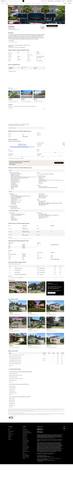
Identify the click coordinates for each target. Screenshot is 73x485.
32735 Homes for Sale (12, 400)
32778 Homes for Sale (12, 403)
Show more (10, 394)
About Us (9, 428)
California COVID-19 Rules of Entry (48, 436)
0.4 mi (60, 268)
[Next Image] (19, 94)
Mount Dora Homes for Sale (12, 387)
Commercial (24, 450)
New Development (25, 448)
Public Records (28, 3)
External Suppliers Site (26, 455)
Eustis (18, 106)
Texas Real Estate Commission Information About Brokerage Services (46, 453)
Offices (9, 438)
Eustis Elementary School (18, 268)
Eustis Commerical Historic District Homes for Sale (15, 375)
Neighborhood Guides (26, 447)
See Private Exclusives (51, 292)
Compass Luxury (25, 438)
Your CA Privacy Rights (58, 436)
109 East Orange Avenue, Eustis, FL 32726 (15, 363)
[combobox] (14, 1)
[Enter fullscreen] (44, 109)
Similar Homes (38, 3)
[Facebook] (64, 428)
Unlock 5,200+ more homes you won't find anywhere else (54, 287)
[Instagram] (64, 426)
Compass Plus (25, 443)
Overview (7, 3)
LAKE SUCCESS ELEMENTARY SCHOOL (20, 274)
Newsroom (9, 439)
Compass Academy (25, 442)
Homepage (9, 106)
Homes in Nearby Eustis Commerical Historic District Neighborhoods (20, 371)
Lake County (19, 59)
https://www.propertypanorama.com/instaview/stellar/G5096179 (48, 187)
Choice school (41, 274)
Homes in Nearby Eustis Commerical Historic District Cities (19, 384)
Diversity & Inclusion (26, 446)
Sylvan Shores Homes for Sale (13, 380)
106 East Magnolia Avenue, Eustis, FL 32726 (15, 361)
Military (24, 452)
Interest (38, 149)
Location (11, 3)
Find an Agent (25, 439)
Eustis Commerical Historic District (24, 106)
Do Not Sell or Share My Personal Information (43, 434)
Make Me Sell (25, 436)
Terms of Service (53, 434)
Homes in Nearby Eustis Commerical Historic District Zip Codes (20, 396)
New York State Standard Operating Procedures (43, 456)
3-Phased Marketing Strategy (27, 432)
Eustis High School (17, 272)
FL (12, 106)
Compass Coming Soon (26, 431)
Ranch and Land (25, 454)
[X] (64, 430)
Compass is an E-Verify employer (52, 435)
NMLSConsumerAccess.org (51, 460)
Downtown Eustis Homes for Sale (13, 373)
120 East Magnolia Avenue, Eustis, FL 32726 (15, 356)
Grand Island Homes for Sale (12, 392)
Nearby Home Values (44, 3)
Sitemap (24, 458)
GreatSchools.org (21, 277)
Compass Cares (25, 444)
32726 (18, 29)
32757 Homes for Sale (12, 398)
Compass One (25, 435)
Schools (33, 3)
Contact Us (10, 436)
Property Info (16, 3)
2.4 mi (60, 270)
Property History (22, 3)
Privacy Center (58, 434)
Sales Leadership (10, 431)
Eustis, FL (15, 29)
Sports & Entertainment (26, 451)
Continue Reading (11, 40)
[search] (23, 1)
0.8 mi (60, 272)
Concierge (24, 428)
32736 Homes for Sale (12, 405)
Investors (9, 432)
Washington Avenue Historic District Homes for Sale (16, 378)
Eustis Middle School (18, 270)
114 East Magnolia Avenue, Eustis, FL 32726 (15, 358)
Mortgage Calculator (26, 440)
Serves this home (42, 268)
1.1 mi (60, 274)
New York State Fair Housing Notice (41, 455)
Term (9, 149)
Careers (9, 435)
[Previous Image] (9, 94)
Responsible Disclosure (43, 435)
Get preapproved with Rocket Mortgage (52, 27)
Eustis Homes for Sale (12, 389)
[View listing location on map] (42, 27)
